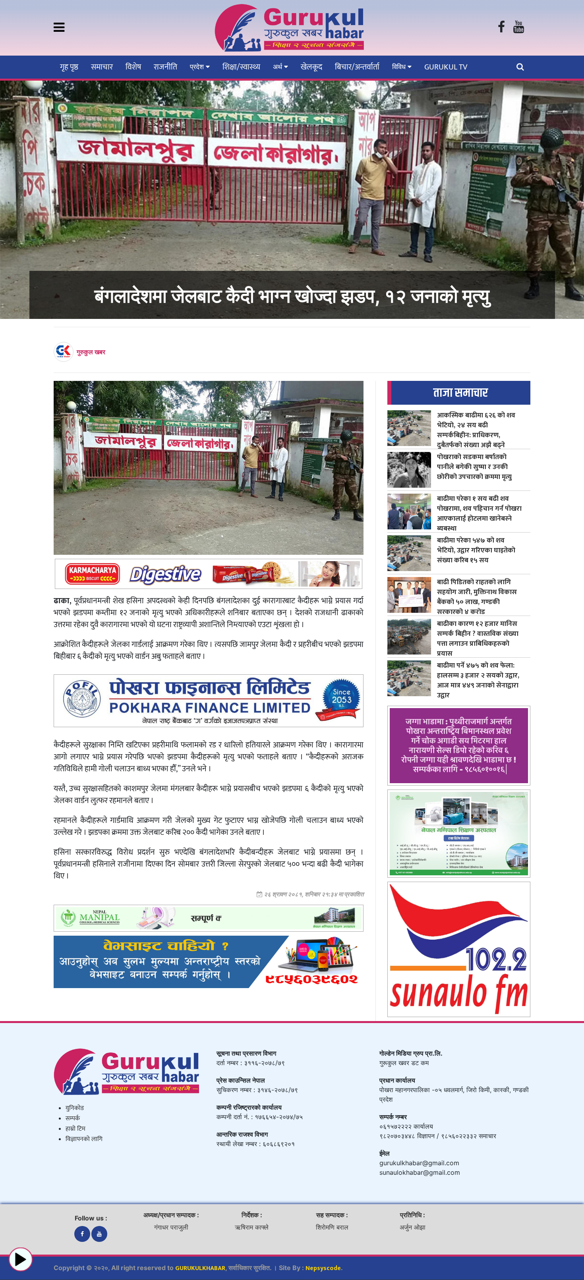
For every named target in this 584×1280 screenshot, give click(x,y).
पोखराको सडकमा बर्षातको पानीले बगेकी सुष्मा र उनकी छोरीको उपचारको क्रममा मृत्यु (474, 467)
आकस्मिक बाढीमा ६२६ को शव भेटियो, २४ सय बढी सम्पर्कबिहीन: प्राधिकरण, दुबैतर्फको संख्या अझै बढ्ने (476, 430)
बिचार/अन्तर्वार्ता (357, 67)
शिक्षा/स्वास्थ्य (241, 67)
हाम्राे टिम (75, 1129)
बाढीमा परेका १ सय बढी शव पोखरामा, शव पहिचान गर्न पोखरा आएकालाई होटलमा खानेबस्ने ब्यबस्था (479, 513)
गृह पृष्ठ (69, 67)
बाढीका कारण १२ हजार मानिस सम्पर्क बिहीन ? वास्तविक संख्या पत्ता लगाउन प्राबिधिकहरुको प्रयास (477, 638)
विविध (400, 67)
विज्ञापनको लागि (84, 1139)
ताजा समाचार (460, 393)
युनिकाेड (75, 1108)
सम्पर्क (73, 1118)
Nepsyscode (323, 1268)
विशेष (133, 67)
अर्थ (278, 67)
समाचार (102, 67)
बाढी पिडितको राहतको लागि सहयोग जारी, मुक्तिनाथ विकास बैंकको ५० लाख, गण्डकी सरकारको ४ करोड (477, 597)
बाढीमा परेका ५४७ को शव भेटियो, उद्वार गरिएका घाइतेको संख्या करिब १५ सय (476, 550)
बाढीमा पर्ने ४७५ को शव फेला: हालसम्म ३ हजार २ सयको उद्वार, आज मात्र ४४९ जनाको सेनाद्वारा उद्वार (478, 680)
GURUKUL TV (445, 67)
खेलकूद (311, 67)
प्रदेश (198, 67)
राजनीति (165, 67)
